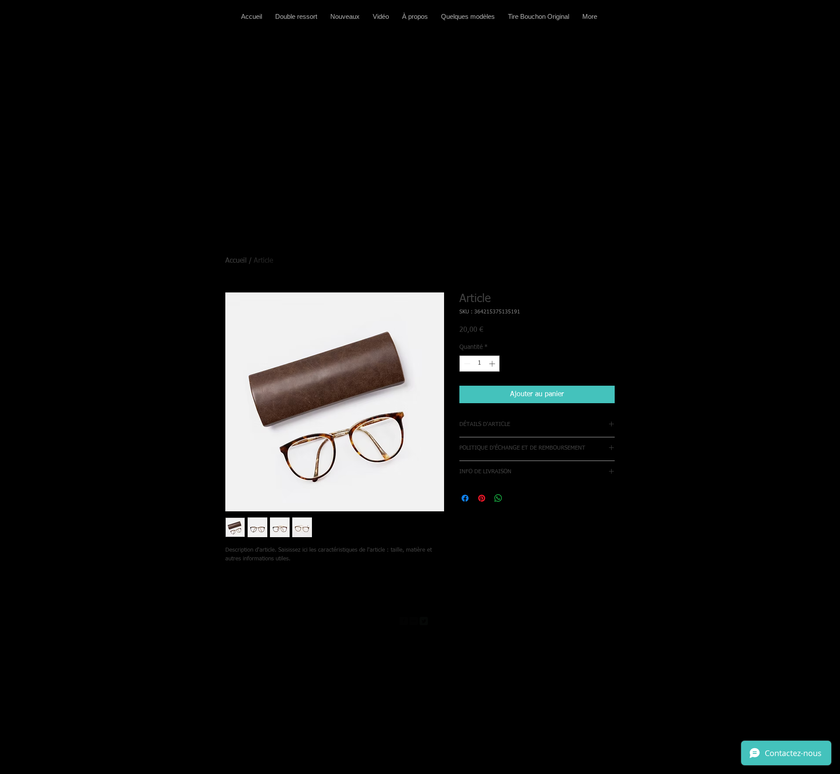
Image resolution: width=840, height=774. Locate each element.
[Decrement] (466, 363)
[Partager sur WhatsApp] (498, 498)
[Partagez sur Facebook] (465, 498)
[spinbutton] (479, 363)
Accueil (236, 260)
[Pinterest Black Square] (434, 621)
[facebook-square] (403, 621)
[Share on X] (515, 498)
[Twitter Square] (424, 621)
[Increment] (492, 363)
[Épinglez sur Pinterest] (481, 498)
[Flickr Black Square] (414, 621)
